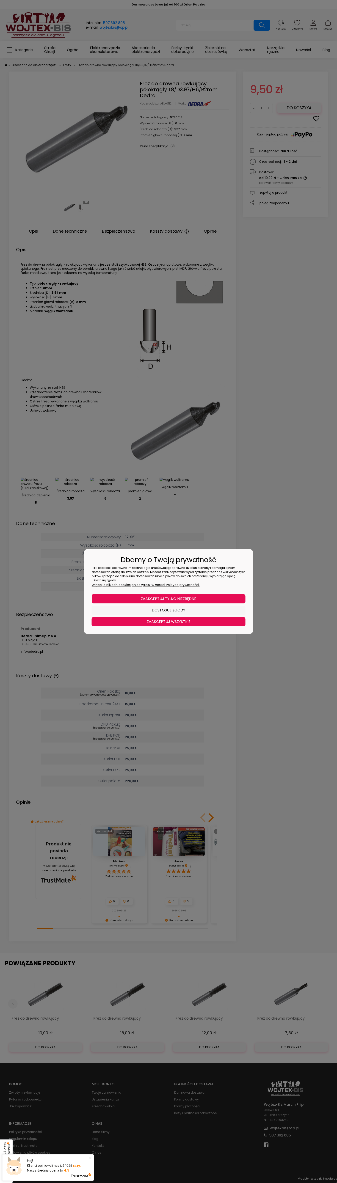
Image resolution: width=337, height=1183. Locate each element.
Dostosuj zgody (168, 610)
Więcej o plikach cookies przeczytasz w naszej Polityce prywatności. (146, 585)
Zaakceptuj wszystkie (169, 621)
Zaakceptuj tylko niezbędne (168, 598)
